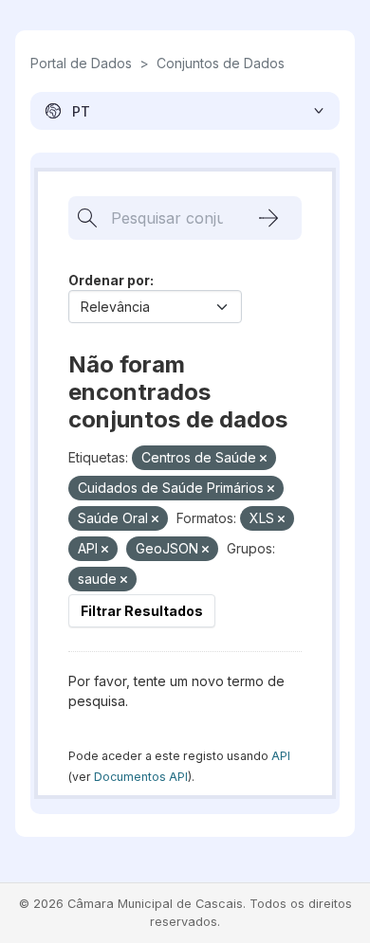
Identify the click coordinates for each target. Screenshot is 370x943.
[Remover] (263, 458)
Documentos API (141, 777)
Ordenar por (109, 280)
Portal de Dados (81, 63)
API (280, 756)
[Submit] (268, 218)
